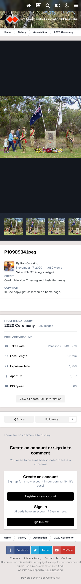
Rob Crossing (29, 263)
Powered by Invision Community (40, 577)
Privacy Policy (32, 558)
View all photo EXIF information (40, 399)
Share (20, 419)
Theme (14, 558)
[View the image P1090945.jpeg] (13, 226)
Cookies (66, 558)
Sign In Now (41, 522)
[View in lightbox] (40, 127)
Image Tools (63, 205)
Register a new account (40, 496)
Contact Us (51, 558)
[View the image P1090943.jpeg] (35, 226)
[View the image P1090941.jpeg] (56, 226)
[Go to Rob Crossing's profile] (9, 266)
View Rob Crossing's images (35, 272)
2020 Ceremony (19, 325)
